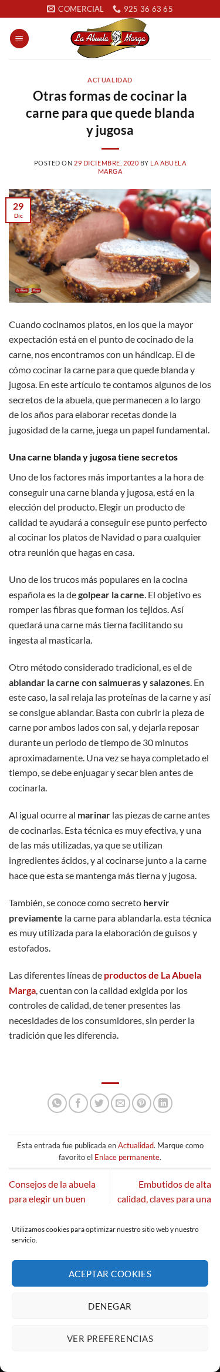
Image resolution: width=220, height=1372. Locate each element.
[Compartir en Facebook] (78, 1103)
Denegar (109, 1306)
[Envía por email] (120, 1103)
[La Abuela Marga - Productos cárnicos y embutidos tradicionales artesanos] (110, 38)
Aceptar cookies (110, 1273)
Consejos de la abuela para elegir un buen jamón (52, 1198)
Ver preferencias (110, 1338)
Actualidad (110, 80)
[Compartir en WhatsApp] (57, 1103)
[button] (19, 38)
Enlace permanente (127, 1157)
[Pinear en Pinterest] (141, 1103)
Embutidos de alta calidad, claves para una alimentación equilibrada (161, 1198)
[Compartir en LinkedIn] (162, 1103)
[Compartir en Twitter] (99, 1103)
